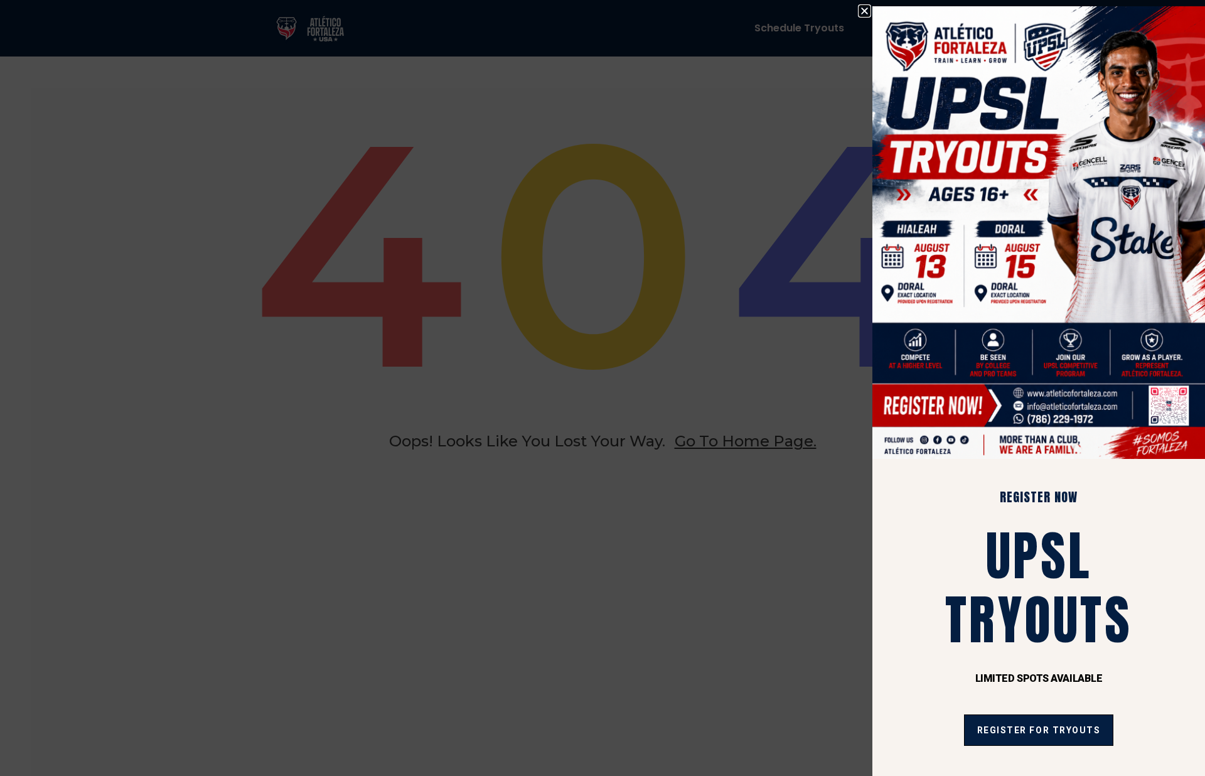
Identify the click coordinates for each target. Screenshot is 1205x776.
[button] (864, 11)
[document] (602, 388)
